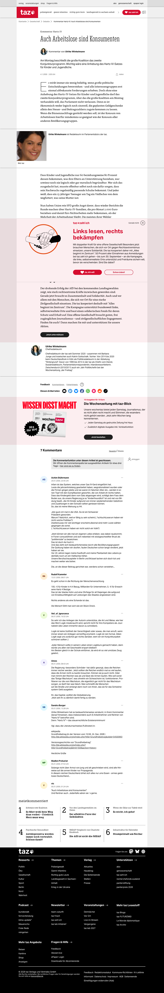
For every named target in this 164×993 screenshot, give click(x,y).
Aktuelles (88, 866)
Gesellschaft (35, 21)
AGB (121, 976)
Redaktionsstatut (103, 972)
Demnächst (89, 912)
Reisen (22, 949)
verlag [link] (21, 3)
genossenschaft (124, 870)
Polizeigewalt (57, 866)
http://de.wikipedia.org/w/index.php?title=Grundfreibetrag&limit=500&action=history (73, 746)
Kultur (21, 879)
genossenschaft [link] (125, 3)
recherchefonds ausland (128, 879)
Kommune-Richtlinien (122, 972)
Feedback (56, 948)
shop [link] (43, 3)
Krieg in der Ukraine (60, 887)
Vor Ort (87, 916)
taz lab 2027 (89, 928)
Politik (22, 866)
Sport (21, 883)
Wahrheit (23, 895)
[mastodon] (131, 853)
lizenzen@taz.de (37, 976)
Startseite (23, 21)
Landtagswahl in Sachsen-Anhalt (63, 881)
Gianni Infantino (58, 870)
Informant (89, 976)
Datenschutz (100, 976)
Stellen (87, 879)
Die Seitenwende (92, 875)
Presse (87, 883)
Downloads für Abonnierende (65, 961)
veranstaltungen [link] (32, 3)
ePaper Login (57, 957)
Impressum (113, 976)
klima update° (25, 920)
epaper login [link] (139, 3)
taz (26, 851)
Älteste (121, 451)
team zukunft (57, 912)
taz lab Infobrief (58, 924)
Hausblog (88, 870)
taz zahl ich (122, 875)
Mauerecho (24, 924)
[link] (46, 12)
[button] (144, 12)
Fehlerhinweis (72, 384)
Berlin (21, 887)
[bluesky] (137, 853)
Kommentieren (58, 384)
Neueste (112, 451)
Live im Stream (91, 920)
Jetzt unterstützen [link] (55, 334)
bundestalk (24, 912)
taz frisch (55, 916)
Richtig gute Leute (60, 875)
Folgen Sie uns (121, 852)
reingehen (23, 932)
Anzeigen (23, 961)
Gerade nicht (134, 223)
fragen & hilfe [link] (52, 3)
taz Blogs (121, 912)
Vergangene (90, 924)
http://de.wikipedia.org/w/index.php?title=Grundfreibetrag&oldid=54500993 (86, 737)
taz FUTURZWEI (124, 916)
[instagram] (143, 853)
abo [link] (114, 3)
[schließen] (142, 222)
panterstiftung (123, 883)
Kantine (22, 953)
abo (118, 866)
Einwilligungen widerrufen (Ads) (99, 980)
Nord (21, 891)
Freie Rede (24, 928)
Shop (21, 957)
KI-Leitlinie (139, 972)
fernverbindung (26, 916)
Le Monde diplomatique (128, 920)
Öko (20, 870)
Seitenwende (130, 976)
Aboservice (56, 953)
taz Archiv (121, 924)
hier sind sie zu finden (70, 466)
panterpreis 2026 (125, 887)
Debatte (46, 21)
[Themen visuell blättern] (118, 12)
